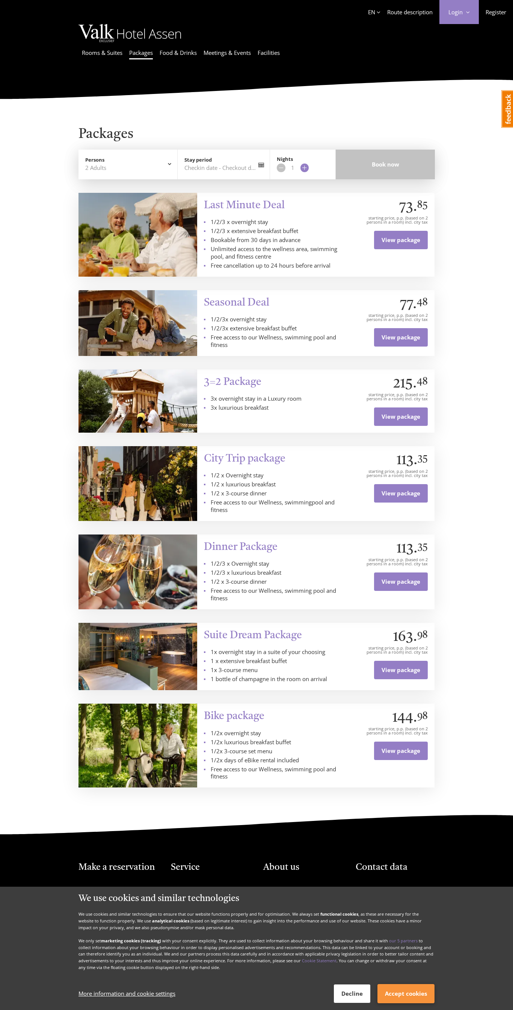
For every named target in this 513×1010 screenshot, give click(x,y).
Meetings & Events (227, 52)
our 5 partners (403, 940)
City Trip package (244, 459)
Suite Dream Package (253, 635)
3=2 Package (232, 382)
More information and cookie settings (126, 994)
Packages (141, 52)
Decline (352, 993)
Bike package (234, 716)
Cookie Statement (319, 960)
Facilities (269, 52)
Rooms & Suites (102, 52)
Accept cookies (406, 993)
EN (371, 12)
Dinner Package (241, 547)
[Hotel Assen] (129, 43)
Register (496, 12)
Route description (410, 12)
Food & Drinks (178, 52)
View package (401, 240)
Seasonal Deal (236, 303)
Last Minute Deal (244, 205)
